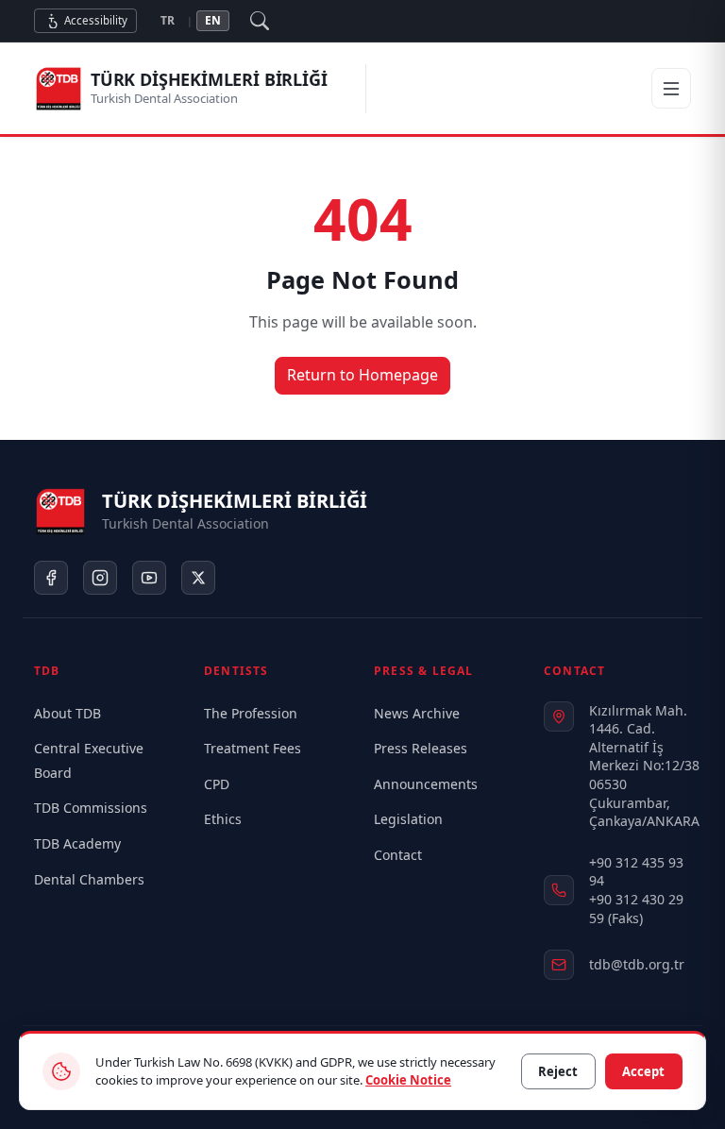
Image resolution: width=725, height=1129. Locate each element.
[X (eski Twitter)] (198, 578)
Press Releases (420, 748)
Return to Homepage (362, 374)
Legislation (408, 819)
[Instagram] (100, 578)
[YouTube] (149, 578)
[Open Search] (259, 21)
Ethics (223, 819)
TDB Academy (77, 843)
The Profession (250, 713)
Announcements (426, 784)
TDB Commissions (90, 808)
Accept (643, 1071)
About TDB (67, 713)
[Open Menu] (671, 89)
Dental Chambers (89, 879)
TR (167, 20)
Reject (558, 1071)
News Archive (417, 713)
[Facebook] (51, 578)
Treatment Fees (252, 748)
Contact (398, 855)
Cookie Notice (408, 1079)
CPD (216, 784)
